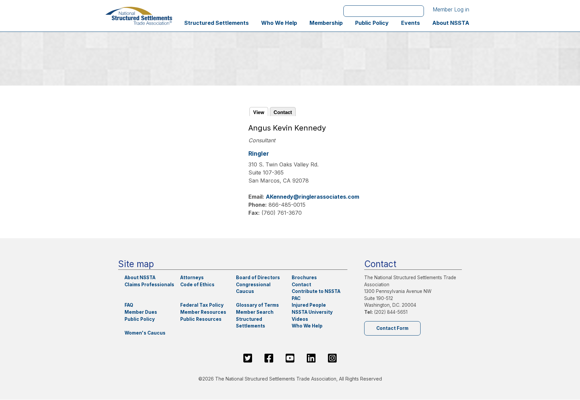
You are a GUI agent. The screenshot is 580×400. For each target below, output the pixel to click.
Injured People (309, 305)
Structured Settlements (216, 22)
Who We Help (279, 22)
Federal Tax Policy (202, 305)
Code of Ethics (197, 284)
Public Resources (201, 319)
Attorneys (192, 277)
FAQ (129, 305)
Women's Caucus (145, 333)
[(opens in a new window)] (247, 358)
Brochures (304, 277)
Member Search (255, 312)
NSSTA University (312, 312)
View (258, 112)
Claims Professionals (149, 284)
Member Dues (141, 312)
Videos (300, 319)
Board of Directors (258, 277)
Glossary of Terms (257, 305)
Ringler (258, 153)
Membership (326, 22)
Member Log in (451, 9)
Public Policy (372, 22)
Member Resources (203, 312)
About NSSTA (450, 22)
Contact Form (392, 328)
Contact (283, 112)
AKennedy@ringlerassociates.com (312, 196)
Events (410, 22)
